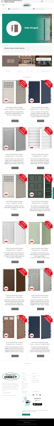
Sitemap (18, 424)
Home (3, 12)
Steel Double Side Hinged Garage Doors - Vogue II (14, 249)
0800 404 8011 (9, 2)
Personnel (24, 385)
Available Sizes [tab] (44, 71)
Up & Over (24, 378)
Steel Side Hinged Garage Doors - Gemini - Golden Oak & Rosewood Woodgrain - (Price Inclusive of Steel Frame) (40, 343)
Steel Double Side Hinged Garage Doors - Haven (39, 155)
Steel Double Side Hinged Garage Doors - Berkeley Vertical (14, 296)
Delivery (34, 376)
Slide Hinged (25, 383)
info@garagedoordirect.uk (10, 395)
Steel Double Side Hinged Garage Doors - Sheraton (39, 296)
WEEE (23, 389)
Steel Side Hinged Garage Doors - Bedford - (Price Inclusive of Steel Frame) (14, 202)
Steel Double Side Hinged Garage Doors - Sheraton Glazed (14, 343)
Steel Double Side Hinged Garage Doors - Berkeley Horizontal (39, 249)
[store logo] (27, 5)
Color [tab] (31, 71)
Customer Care (35, 382)
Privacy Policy (35, 380)
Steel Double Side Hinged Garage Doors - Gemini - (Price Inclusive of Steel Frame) (40, 108)
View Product (15, 120)
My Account (24, 387)
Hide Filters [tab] (8, 71)
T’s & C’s (34, 378)
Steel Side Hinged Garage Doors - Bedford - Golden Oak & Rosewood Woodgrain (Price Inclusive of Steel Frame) (14, 108)
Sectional (24, 380)
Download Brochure (26, 414)
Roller (23, 382)
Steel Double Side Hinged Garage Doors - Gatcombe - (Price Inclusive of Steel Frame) (14, 155)
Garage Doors (8, 12)
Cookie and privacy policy (25, 424)
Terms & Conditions (34, 424)
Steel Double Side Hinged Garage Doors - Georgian (39, 202)
